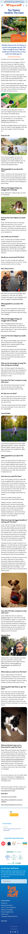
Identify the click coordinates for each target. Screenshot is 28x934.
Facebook (4, 120)
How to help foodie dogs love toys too (11, 804)
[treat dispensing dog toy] (14, 100)
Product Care (4, 914)
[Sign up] (25, 881)
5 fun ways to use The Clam (8, 796)
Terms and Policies (14, 929)
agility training (19, 245)
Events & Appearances (7, 912)
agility (2, 545)
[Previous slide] (1, 1)
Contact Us (4, 903)
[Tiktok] (17, 932)
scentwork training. (17, 299)
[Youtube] (15, 932)
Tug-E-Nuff (15, 926)
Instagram (12, 120)
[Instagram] (13, 932)
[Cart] (26, 5)
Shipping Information (7, 905)
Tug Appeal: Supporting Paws (9, 916)
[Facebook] (10, 932)
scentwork (4, 667)
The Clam (19, 76)
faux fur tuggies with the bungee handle (12, 759)
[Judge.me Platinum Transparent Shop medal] (14, 857)
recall (7, 299)
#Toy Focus (14, 815)
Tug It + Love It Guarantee (8, 907)
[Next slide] (26, 1)
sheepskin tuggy (5, 617)
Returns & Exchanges (7, 909)
